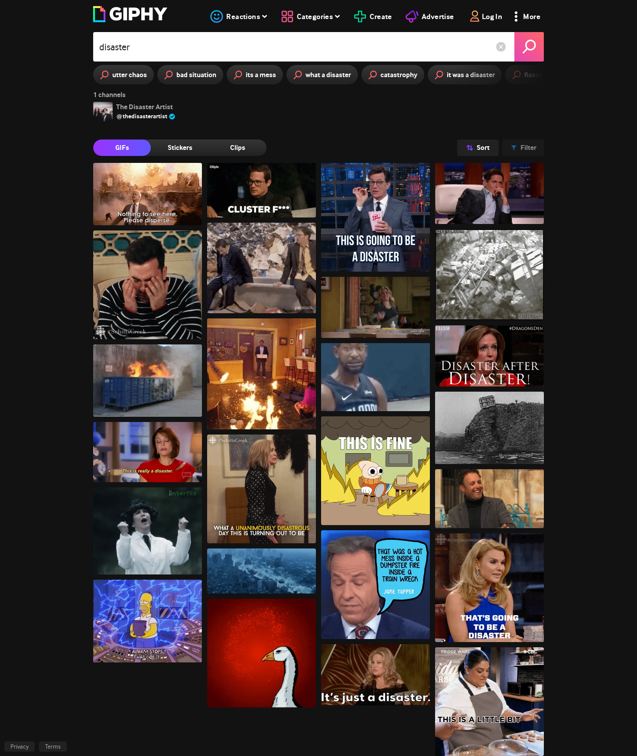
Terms (53, 746)
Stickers (180, 147)
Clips (237, 147)
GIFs (122, 147)
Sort (483, 147)
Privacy (19, 746)
